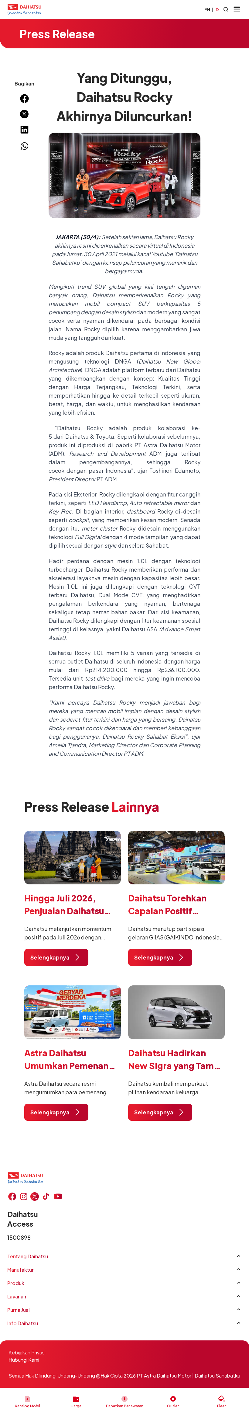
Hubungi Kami (24, 1360)
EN (207, 9)
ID (216, 9)
